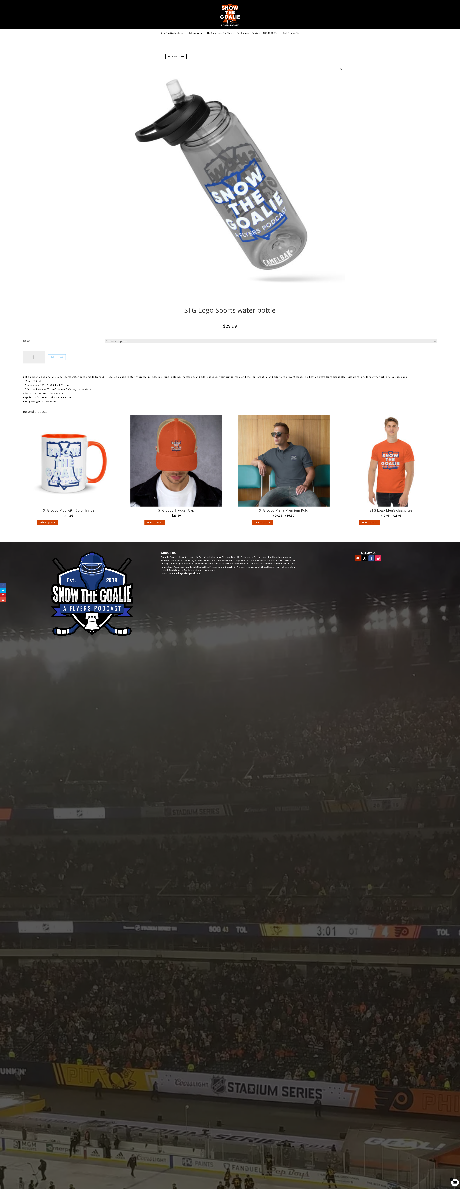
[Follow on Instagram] (378, 558)
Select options (47, 522)
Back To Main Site (291, 33)
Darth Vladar (243, 33)
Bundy (255, 33)
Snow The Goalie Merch (172, 33)
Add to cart (57, 357)
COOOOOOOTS (270, 33)
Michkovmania (195, 33)
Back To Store (176, 56)
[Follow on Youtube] (358, 558)
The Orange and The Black (219, 33)
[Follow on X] (365, 558)
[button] (341, 69)
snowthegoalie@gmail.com (186, 573)
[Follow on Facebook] (371, 558)
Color (26, 341)
